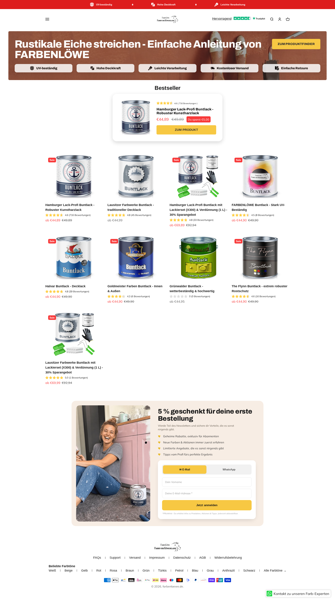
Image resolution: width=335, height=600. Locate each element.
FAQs (97, 557)
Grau (210, 570)
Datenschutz (182, 557)
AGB (202, 557)
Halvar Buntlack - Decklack (65, 286)
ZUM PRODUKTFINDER (296, 44)
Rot (98, 570)
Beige (69, 570)
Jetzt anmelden (206, 505)
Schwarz (249, 570)
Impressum (157, 557)
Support (115, 557)
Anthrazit (228, 570)
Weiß (52, 570)
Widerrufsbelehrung (228, 557)
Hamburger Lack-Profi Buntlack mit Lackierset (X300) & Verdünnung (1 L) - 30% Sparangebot (198, 209)
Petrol (179, 570)
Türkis (162, 570)
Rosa (113, 570)
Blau (195, 570)
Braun (130, 570)
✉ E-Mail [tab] (184, 469)
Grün (146, 570)
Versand (135, 557)
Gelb (84, 570)
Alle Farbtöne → (275, 570)
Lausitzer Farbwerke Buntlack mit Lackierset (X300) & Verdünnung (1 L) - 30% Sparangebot (74, 367)
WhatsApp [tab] (229, 469)
